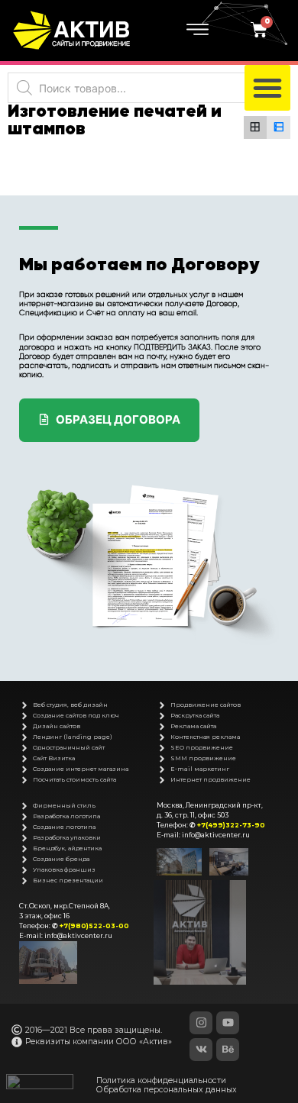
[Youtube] (227, 1022)
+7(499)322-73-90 (231, 825)
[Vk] (200, 1049)
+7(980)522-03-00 (94, 926)
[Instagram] (200, 1022)
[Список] (278, 128)
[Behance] (227, 1049)
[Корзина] (260, 30)
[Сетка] (255, 128)
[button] (267, 88)
